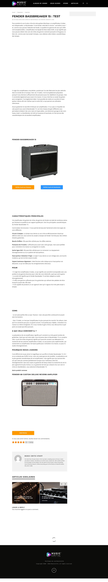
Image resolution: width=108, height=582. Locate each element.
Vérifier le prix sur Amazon (23, 187)
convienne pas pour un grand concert (28, 322)
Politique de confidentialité (54, 561)
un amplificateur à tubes (57, 23)
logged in (23, 509)
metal (49, 362)
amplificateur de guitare (21, 220)
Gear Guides (55, 3)
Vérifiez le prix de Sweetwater (51, 187)
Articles (74, 3)
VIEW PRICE (22, 433)
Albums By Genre (40, 3)
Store (65, 3)
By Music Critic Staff (19, 19)
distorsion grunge (53, 111)
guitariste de (39, 362)
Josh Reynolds (34, 19)
